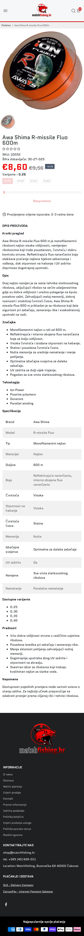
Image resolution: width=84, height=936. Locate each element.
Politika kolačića (13, 817)
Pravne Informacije (15, 805)
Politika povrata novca (17, 829)
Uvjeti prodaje (12, 792)
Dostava (8, 780)
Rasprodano (42, 201)
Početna (6, 25)
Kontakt (8, 799)
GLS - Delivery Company (18, 885)
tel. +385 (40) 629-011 (19, 859)
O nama (8, 774)
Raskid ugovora (12, 835)
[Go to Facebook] (6, 905)
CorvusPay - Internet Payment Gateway (28, 891)
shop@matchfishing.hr (19, 853)
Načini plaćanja (12, 786)
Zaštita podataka (13, 811)
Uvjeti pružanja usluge (17, 823)
